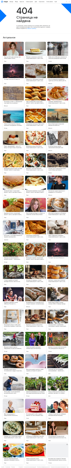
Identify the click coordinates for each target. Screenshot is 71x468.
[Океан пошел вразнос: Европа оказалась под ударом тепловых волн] (13, 119)
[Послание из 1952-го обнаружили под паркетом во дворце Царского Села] (13, 96)
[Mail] (2, 1)
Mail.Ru (2, 467)
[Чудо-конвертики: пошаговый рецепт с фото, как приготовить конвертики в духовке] (35, 96)
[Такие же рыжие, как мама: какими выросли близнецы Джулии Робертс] (35, 342)
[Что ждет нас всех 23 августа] (13, 74)
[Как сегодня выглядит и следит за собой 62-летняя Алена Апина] (35, 208)
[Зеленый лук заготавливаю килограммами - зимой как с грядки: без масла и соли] (57, 364)
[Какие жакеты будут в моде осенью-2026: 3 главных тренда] (57, 297)
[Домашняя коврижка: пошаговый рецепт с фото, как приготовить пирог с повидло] (35, 186)
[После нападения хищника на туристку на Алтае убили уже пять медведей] (57, 74)
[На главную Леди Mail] (5, 1)
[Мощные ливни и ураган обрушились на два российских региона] (13, 342)
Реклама (13, 467)
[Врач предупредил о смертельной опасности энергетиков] (13, 409)
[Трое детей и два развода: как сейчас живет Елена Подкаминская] (13, 52)
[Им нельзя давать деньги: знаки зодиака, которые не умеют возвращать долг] (35, 364)
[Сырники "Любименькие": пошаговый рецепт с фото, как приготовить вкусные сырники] (57, 96)
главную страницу (31, 28)
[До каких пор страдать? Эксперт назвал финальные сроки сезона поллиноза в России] (57, 453)
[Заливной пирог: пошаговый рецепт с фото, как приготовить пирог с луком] (13, 186)
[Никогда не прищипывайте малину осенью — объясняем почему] (13, 253)
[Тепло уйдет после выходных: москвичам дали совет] (13, 387)
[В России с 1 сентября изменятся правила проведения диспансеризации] (13, 230)
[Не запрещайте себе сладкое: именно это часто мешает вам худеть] (35, 409)
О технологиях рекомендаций (30, 467)
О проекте (21, 467)
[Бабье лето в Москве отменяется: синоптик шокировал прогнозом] (57, 52)
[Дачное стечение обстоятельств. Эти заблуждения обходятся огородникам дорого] (57, 342)
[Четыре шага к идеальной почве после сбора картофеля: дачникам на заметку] (57, 163)
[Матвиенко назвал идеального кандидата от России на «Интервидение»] (57, 186)
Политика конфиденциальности (43, 467)
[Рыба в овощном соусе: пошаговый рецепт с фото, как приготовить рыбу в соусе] (35, 453)
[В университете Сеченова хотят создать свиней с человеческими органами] (35, 297)
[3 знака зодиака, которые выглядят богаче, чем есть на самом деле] (13, 275)
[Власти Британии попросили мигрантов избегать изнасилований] (57, 119)
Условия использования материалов (58, 467)
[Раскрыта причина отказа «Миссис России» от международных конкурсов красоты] (13, 297)
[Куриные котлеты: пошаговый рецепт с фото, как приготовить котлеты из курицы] (13, 208)
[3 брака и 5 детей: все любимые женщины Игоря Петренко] (57, 409)
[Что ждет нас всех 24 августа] (57, 253)
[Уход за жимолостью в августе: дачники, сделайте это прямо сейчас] (57, 387)
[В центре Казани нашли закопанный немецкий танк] (57, 141)
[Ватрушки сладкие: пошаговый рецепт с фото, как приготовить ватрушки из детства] (35, 253)
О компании (7, 467)
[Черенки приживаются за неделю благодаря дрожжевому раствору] (35, 387)
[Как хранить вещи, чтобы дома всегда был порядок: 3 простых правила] (13, 320)
